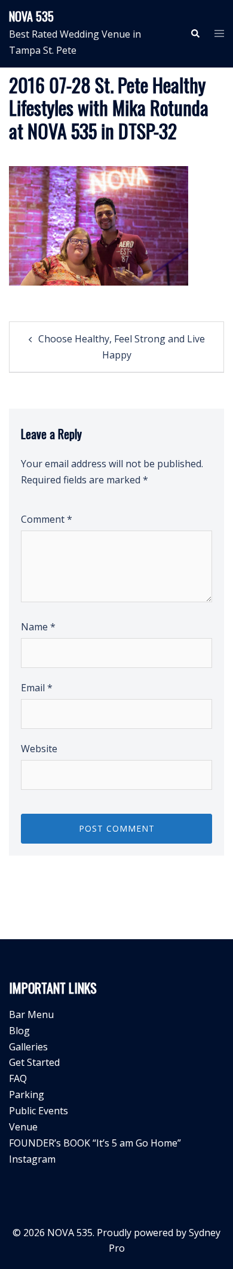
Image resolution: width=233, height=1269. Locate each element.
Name (38, 626)
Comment (46, 519)
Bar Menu (31, 1014)
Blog (19, 1030)
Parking (26, 1094)
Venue (23, 1126)
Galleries (28, 1046)
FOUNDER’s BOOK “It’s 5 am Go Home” (95, 1143)
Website (39, 748)
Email (37, 687)
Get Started (34, 1062)
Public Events (38, 1110)
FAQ (18, 1078)
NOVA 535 (31, 16)
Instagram (32, 1159)
